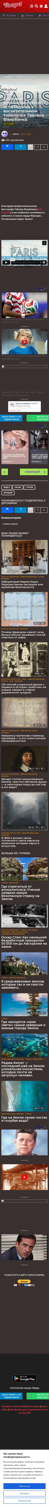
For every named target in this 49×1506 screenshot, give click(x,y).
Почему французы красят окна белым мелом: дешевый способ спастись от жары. (23, 635)
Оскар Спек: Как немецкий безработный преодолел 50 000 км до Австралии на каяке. (24, 942)
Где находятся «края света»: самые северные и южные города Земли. (23, 1025)
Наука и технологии (10, 577)
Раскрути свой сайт (12, 1406)
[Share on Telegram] (21, 147)
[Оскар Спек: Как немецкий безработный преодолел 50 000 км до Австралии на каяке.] (24, 916)
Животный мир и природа (12, 1059)
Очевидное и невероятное (13, 934)
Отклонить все (24, 1501)
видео (7, 487)
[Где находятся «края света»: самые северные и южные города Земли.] (24, 1004)
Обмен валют (32, 1406)
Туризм (8, 94)
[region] (24, 1478)
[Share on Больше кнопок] (30, 147)
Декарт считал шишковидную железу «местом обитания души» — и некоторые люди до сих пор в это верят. (24, 783)
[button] (31, 6)
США (11, 681)
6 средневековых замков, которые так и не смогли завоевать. (23, 984)
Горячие (29, 15)
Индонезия (37, 1059)
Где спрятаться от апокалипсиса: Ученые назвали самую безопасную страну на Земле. (20, 893)
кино (24, 679)
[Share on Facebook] (7, 147)
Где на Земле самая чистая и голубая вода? (24, 1119)
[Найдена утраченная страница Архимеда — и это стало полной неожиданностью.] (24, 712)
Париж (18, 487)
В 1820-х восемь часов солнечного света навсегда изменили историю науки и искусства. (20, 842)
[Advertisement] (24, 46)
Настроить (24, 1493)
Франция (8, 493)
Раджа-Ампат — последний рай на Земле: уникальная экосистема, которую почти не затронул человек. (23, 1069)
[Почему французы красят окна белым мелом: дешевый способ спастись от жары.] (24, 609)
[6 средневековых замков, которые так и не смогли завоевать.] (24, 963)
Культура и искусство (11, 679)
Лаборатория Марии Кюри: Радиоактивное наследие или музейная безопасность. (22, 584)
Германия (5, 932)
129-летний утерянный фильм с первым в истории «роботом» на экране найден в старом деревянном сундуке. (23, 688)
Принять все (24, 1486)
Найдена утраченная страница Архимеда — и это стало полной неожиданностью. (23, 738)
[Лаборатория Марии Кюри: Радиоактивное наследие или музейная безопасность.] (24, 557)
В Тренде (11, 15)
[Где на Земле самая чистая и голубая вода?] (24, 1096)
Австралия (13, 883)
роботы (4, 681)
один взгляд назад (28, 577)
